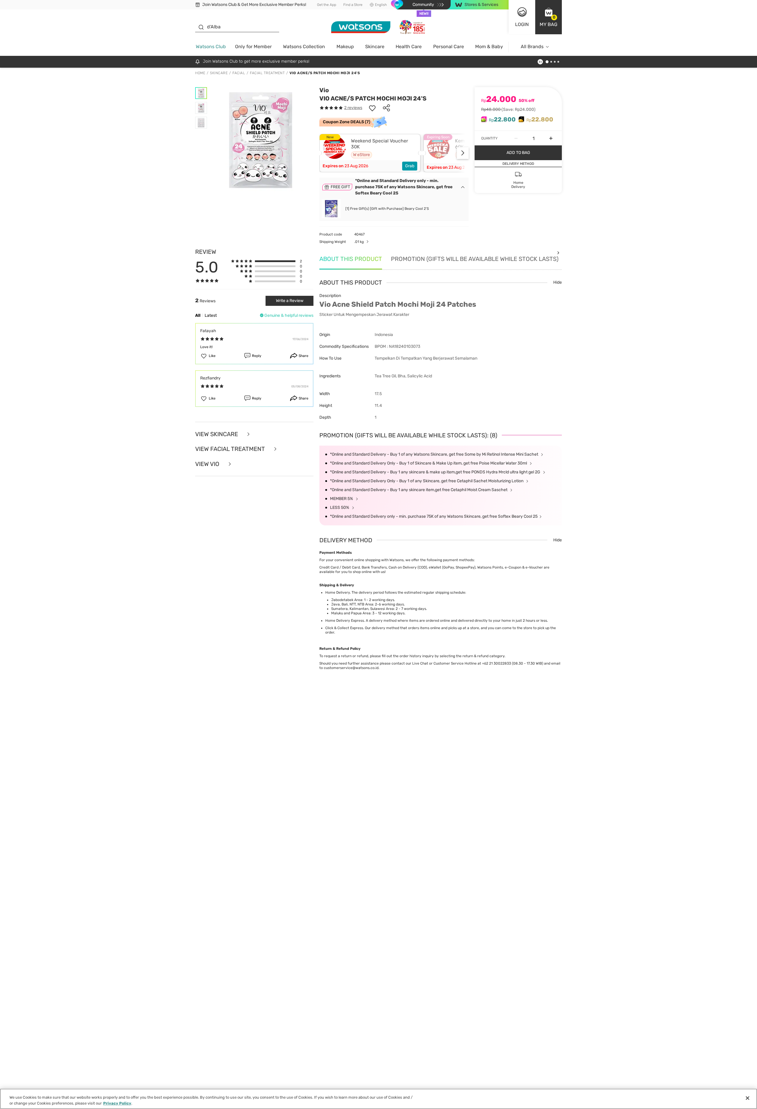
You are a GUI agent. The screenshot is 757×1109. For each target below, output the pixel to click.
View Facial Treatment (230, 449)
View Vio (208, 464)
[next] (463, 153)
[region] (378, 1099)
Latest (211, 315)
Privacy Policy (117, 1103)
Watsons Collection (304, 46)
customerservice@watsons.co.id (351, 668)
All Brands (532, 46)
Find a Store (353, 5)
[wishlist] (372, 107)
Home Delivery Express (344, 620)
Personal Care (448, 46)
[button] (548, 17)
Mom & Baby (489, 46)
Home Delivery (337, 592)
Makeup (345, 46)
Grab (409, 165)
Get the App (326, 5)
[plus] (550, 138)
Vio (324, 90)
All (197, 315)
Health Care (409, 46)
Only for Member (253, 46)
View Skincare (217, 434)
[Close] (747, 1098)
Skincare (374, 46)
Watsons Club (211, 46)
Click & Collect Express (344, 628)
